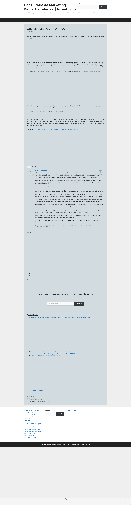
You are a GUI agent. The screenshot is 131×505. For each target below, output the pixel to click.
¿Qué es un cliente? (37, 390)
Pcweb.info (80, 172)
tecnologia (31, 396)
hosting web (32, 398)
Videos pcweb (71, 410)
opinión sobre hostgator (43, 129)
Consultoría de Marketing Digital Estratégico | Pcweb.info (50, 7)
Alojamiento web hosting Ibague (69, 129)
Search (78, 4)
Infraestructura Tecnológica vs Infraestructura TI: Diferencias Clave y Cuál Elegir (33, 431)
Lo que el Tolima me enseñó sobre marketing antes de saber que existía (32, 425)
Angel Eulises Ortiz (41, 170)
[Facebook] (100, 172)
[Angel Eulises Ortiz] (31, 175)
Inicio (26, 20)
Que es (37, 398)
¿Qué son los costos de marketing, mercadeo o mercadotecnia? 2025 (53, 354)
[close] (66, 499)
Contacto (41, 20)
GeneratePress (86, 444)
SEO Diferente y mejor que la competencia (39, 401)
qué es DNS (54, 129)
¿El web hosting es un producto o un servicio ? (45, 356)
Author (29, 166)
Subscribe (79, 303)
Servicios (33, 20)
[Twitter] (102, 172)
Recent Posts (35, 166)
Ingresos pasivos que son (35, 399)
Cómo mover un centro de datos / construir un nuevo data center (51, 352)
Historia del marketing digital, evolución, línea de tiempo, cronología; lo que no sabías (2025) (60, 317)
